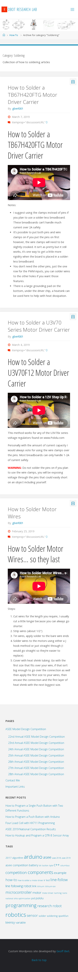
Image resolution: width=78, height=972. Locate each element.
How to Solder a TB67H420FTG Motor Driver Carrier (32, 94)
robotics (15, 914)
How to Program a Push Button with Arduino (32, 817)
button (45, 865)
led (48, 880)
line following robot (18, 886)
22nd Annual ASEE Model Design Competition (36, 736)
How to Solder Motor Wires (32, 513)
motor (37, 892)
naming (58, 893)
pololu (40, 898)
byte (51, 865)
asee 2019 (66, 858)
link (34, 886)
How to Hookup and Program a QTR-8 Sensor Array (37, 835)
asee (47, 857)
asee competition (16, 865)
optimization (24, 898)
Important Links (15, 786)
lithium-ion (50, 886)
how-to (11, 879)
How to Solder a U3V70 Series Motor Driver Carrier (39, 326)
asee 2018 (56, 858)
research (44, 905)
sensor (32, 915)
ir (44, 880)
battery (33, 865)
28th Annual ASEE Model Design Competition (36, 774)
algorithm (17, 857)
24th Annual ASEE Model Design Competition (36, 749)
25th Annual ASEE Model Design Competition (36, 755)
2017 (8, 857)
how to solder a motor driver (30, 880)
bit (40, 865)
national (9, 898)
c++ (57, 864)
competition (16, 872)
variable (21, 922)
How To (13, 35)
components (40, 872)
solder (42, 916)
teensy (10, 922)
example (60, 873)
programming (21, 905)
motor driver (47, 893)
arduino (33, 856)
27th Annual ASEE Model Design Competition (36, 768)
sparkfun (63, 916)
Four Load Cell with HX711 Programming (30, 823)
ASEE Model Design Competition (25, 729)
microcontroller (18, 892)
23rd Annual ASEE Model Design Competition (36, 743)
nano (64, 893)
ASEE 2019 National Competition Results (30, 829)
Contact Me (12, 780)
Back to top (39, 960)
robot (57, 905)
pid (33, 898)
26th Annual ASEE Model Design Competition (36, 761)
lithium (40, 886)
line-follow (59, 879)
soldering (52, 916)
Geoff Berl (62, 951)
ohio (16, 898)
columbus (64, 865)
